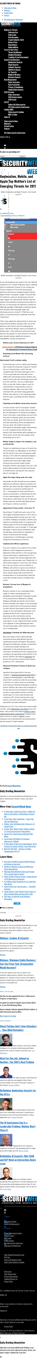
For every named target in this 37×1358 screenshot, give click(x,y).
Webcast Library (9, 1235)
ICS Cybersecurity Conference (13, 19)
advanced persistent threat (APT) (23, 675)
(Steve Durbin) (23, 1150)
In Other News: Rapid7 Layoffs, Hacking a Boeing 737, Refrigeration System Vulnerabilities (19, 830)
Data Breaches (13, 37)
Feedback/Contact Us (10, 1279)
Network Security (14, 77)
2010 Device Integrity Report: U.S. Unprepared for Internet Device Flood (21, 348)
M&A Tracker (12, 114)
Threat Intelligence (15, 52)
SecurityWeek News (7, 213)
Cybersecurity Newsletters (12, 1245)
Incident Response (14, 54)
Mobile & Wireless (14, 74)
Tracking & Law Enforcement (18, 57)
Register (3, 955)
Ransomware (12, 44)
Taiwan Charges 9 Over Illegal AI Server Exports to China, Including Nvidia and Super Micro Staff (20, 892)
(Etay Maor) (7, 1189)
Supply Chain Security (15, 89)
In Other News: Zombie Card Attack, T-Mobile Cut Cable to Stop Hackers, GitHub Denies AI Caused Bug (19, 814)
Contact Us (3, 1310)
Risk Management (10, 79)
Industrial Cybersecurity (16, 104)
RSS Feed (7, 1257)
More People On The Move (8, 1016)
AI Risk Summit (9, 1240)
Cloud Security (13, 64)
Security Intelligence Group (12, 1260)
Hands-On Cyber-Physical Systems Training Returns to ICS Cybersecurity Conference (20, 877)
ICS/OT (6, 102)
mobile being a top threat (19, 709)
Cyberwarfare (13, 32)
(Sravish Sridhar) (13, 1085)
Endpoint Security (14, 67)
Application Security (15, 62)
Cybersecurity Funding (16, 112)
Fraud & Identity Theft (16, 40)
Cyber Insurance (14, 82)
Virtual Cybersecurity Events (13, 1233)
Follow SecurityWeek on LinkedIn (14, 1262)
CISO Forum (12, 99)
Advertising (7, 1271)
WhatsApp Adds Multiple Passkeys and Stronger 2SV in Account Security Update (19, 872)
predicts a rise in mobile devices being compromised (17, 712)
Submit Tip (3, 1295)
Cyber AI (7, 117)
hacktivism (28, 656)
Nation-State (12, 42)
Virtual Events (8, 13)
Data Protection (14, 84)
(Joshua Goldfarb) (17, 1117)
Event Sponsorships (10, 1274)
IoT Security (12, 72)
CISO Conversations (15, 97)
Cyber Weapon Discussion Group (14, 1255)
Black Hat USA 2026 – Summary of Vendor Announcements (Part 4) (17, 850)
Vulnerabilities (13, 47)
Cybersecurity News (10, 8)
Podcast (6, 15)
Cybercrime (12, 35)
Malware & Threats (10, 30)
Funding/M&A (8, 109)
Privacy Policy (8, 1281)
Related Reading (3, 726)
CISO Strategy (9, 92)
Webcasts (7, 10)
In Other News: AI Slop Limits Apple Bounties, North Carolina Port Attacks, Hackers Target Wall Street (20, 845)
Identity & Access (14, 69)
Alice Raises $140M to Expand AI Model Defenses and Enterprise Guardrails (19, 862)
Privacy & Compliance (15, 87)
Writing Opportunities (11, 1276)
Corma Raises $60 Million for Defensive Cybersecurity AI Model (16, 840)
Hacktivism (7, 632)
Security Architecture (12, 59)
